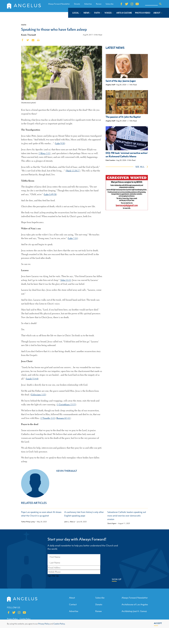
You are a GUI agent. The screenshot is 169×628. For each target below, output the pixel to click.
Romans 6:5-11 (63, 418)
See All (140, 166)
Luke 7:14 (72, 238)
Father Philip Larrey (28, 522)
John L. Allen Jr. (69, 522)
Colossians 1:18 (38, 394)
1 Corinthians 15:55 (66, 404)
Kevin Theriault (28, 34)
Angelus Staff (110, 85)
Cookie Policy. (59, 623)
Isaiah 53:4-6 (32, 378)
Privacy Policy (44, 623)
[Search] (160, 4)
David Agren (111, 523)
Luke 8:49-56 (50, 194)
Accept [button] (158, 623)
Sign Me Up (53, 576)
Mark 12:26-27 (73, 170)
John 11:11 (66, 280)
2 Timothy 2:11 (48, 418)
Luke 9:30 (60, 143)
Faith (23, 25)
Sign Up (116, 579)
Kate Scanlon (110, 160)
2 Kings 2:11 (44, 153)
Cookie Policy (25, 619)
